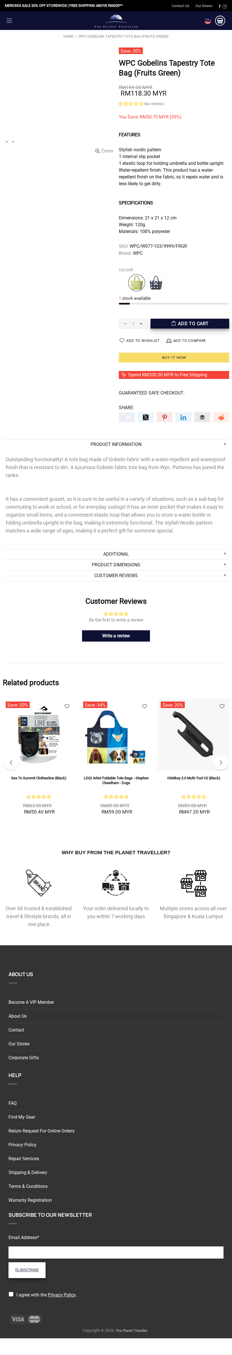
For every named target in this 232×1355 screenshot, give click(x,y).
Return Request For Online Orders (41, 1131)
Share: (126, 407)
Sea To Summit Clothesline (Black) (38, 778)
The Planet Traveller (116, 20)
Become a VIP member (31, 1002)
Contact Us (180, 6)
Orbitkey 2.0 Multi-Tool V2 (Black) (193, 778)
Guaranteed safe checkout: (151, 393)
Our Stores (204, 6)
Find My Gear (21, 1117)
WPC (138, 253)
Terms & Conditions (28, 1186)
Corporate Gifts (23, 1057)
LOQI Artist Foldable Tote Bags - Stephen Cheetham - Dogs (116, 780)
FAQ (12, 1103)
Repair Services (23, 1158)
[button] (131, 103)
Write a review (116, 635)
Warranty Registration (30, 1200)
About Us (17, 1016)
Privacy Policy (22, 1144)
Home (68, 36)
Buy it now (174, 357)
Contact (16, 1030)
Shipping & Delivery (27, 1172)
